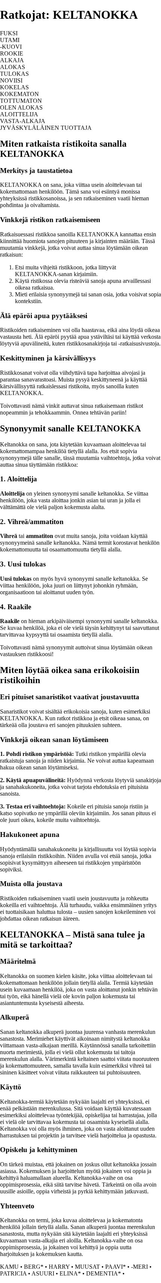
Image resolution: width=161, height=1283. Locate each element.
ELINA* (70, 1273)
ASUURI (42, 1273)
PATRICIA (13, 1273)
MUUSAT (87, 1266)
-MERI (139, 1266)
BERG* (33, 1266)
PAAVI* (115, 1266)
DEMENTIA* (103, 1273)
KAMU (9, 1266)
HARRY (59, 1266)
